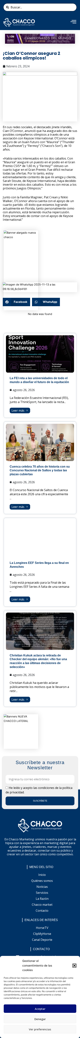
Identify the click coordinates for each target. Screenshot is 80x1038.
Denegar (40, 1019)
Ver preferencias (40, 1029)
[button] (74, 965)
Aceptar (40, 1009)
